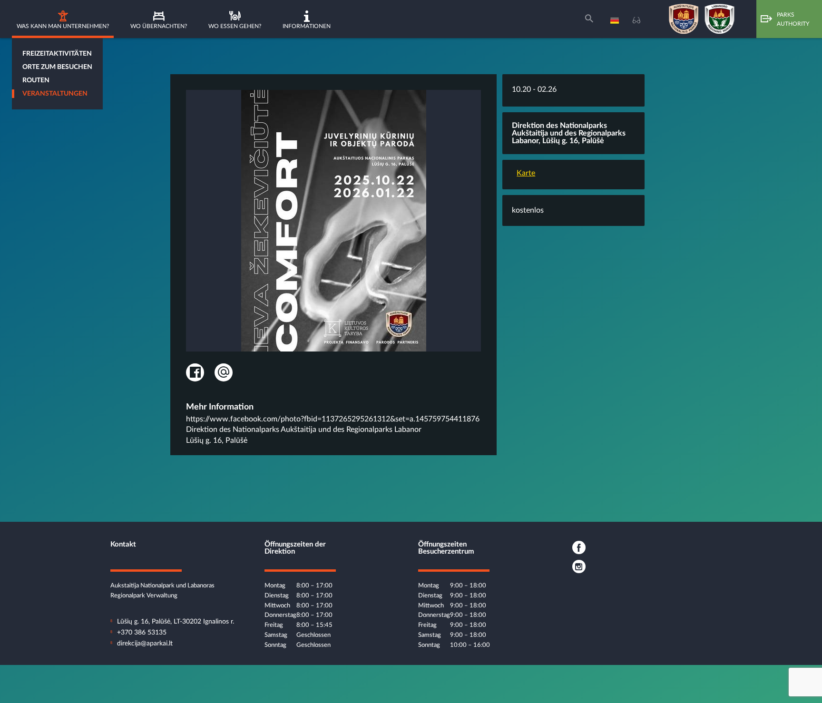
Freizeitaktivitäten (57, 53)
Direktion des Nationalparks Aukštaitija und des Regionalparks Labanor (303, 429)
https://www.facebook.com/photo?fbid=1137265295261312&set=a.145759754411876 (333, 419)
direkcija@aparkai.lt (145, 643)
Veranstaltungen (55, 93)
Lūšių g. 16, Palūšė (216, 440)
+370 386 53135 (141, 632)
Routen (35, 80)
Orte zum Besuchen (57, 67)
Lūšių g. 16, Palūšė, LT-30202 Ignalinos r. (175, 621)
